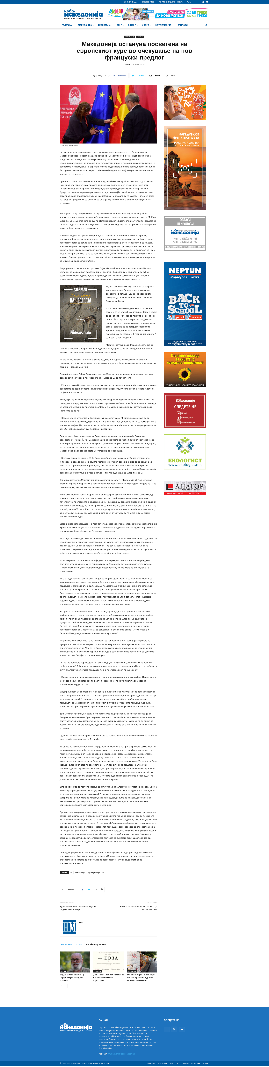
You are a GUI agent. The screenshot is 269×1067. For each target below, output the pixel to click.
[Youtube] (207, 2)
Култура (63, 971)
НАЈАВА (188, 2)
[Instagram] (202, 2)
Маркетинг (162, 1063)
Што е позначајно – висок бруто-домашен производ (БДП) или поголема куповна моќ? (141, 977)
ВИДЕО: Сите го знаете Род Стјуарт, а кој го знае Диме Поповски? (72, 977)
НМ (128, 64)
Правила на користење (190, 1063)
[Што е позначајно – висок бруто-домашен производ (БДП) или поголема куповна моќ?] (142, 961)
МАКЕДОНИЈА (85, 25)
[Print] (102, 889)
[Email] (95, 889)
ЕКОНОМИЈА (104, 25)
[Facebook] (198, 2)
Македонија (80, 872)
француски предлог (96, 872)
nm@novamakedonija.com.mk (121, 1053)
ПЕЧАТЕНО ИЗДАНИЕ (167, 2)
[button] (206, 25)
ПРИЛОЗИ (183, 25)
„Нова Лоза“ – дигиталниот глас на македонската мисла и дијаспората (108, 977)
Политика (140, 37)
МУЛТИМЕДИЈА (163, 25)
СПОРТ (145, 25)
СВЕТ (119, 25)
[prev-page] (61, 986)
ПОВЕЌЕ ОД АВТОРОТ (97, 944)
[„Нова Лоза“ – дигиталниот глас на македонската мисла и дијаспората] (108, 961)
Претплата (174, 1063)
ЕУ (71, 872)
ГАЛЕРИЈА (67, 25)
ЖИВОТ (132, 25)
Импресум (151, 1063)
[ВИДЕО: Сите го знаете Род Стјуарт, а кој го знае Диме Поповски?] (75, 961)
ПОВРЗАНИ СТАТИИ (71, 944)
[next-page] (66, 986)
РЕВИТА (180, 2)
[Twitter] (89, 889)
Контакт (206, 1063)
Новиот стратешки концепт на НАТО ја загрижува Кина (138, 908)
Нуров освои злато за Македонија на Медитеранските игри (78, 908)
